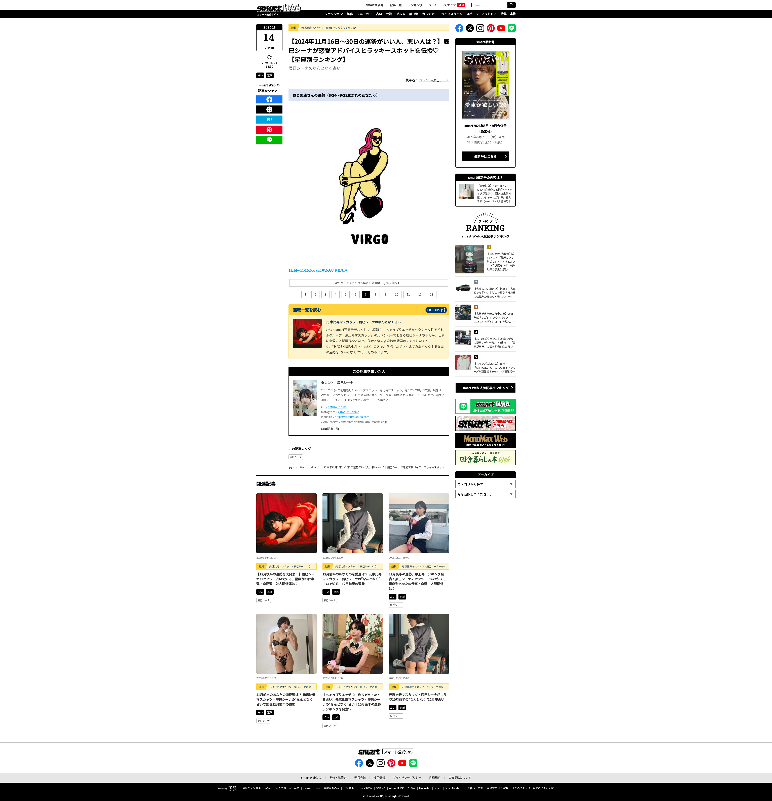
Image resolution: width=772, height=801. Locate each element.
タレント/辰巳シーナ (434, 80)
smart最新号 (375, 5)
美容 (350, 14)
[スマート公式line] (512, 29)
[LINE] (269, 140)
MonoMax (424, 788)
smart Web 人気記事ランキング (485, 387)
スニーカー (364, 14)
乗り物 (413, 14)
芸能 (389, 14)
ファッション (334, 14)
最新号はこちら (485, 156)
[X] (269, 109)
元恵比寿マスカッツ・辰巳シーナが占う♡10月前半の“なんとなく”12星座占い (418, 697)
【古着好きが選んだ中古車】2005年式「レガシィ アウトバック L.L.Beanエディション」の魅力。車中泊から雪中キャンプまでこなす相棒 (494, 317)
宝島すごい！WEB (497, 788)
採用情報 (379, 777)
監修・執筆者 (338, 777)
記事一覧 (396, 5)
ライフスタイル (451, 14)
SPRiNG (380, 788)
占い (379, 14)
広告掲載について (460, 777)
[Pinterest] (269, 130)
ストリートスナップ (442, 5)
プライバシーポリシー (407, 777)
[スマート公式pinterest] (491, 29)
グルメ (400, 14)
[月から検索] (485, 494)
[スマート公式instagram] (480, 29)
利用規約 (434, 777)
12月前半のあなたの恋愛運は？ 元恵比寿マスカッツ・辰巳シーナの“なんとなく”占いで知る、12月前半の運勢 (352, 579)
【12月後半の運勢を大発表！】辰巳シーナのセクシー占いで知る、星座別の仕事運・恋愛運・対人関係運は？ (285, 579)
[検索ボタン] (511, 5)
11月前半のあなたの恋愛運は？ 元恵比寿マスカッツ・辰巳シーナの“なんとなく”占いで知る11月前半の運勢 (285, 699)
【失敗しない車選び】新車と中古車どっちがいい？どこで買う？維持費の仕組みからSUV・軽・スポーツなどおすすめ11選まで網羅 (494, 293)
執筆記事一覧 (330, 429)
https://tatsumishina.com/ (353, 417)
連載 (269, 75)
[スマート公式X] (470, 29)
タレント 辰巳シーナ (337, 382)
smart (437, 788)
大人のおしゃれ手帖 (287, 788)
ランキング (415, 5)
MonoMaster (453, 788)
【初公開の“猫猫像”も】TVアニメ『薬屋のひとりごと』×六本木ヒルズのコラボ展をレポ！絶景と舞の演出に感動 (501, 261)
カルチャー (429, 14)
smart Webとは (311, 777)
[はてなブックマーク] (269, 120)
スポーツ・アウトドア (481, 14)
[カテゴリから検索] (485, 484)
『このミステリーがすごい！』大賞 (533, 788)
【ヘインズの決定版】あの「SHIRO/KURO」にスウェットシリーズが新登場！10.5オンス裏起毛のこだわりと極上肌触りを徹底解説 (495, 367)
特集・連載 (508, 14)
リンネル (348, 788)
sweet (307, 788)
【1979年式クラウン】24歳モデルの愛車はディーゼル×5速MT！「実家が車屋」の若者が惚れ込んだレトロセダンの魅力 (494, 343)
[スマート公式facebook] (459, 29)
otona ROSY (365, 788)
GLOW (411, 788)
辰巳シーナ (296, 457)
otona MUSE (396, 788)
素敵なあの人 (331, 788)
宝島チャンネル (251, 788)
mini (317, 788)
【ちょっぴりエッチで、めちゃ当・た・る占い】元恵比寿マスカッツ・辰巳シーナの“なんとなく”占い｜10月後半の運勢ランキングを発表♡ (351, 701)
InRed (268, 788)
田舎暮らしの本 (474, 788)
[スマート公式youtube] (501, 29)
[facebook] (269, 99)
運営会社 (360, 777)
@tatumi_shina (336, 407)
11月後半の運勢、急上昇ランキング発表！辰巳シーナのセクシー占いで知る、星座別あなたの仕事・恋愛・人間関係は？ (418, 581)
